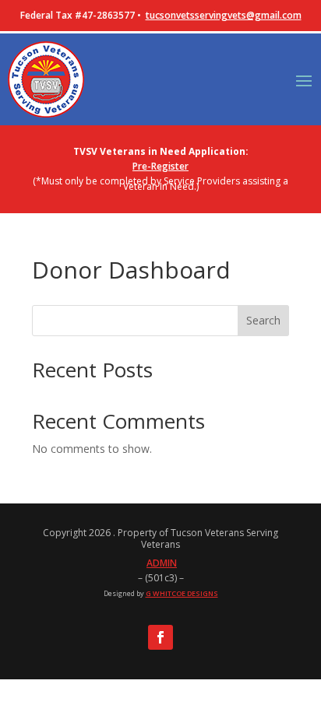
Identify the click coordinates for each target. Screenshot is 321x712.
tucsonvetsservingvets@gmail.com (224, 15)
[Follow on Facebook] (160, 637)
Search (263, 320)
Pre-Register (160, 166)
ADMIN (161, 563)
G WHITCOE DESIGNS (182, 593)
